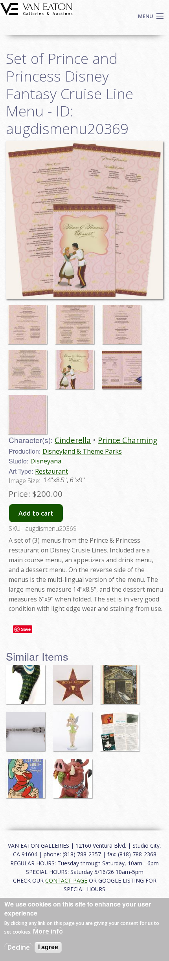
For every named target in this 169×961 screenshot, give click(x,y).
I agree (48, 947)
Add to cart (35, 513)
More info (48, 931)
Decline (18, 947)
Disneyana (45, 461)
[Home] (36, 8)
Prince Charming (127, 440)
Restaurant (51, 471)
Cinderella (73, 440)
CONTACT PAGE (66, 880)
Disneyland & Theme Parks (82, 451)
